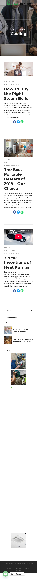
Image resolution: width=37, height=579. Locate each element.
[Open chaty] (5, 574)
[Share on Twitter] (18, 121)
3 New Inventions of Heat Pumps (17, 262)
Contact (18, 570)
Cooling (7, 79)
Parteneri (27, 568)
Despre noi (17, 568)
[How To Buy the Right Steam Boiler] (18, 69)
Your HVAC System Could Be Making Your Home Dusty (23, 340)
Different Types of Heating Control (20, 330)
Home (14, 29)
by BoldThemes (9, 84)
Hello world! (9, 323)
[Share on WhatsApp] (22, 121)
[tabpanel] (18, 147)
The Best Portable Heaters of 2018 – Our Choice (14, 179)
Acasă (9, 568)
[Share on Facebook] (14, 121)
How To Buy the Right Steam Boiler (17, 94)
